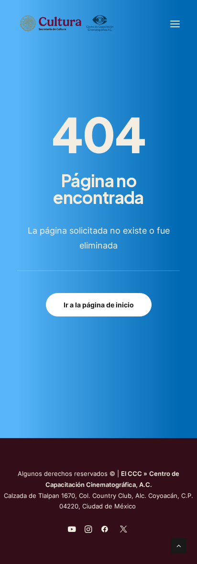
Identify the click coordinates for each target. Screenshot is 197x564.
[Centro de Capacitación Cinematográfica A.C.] (90, 23)
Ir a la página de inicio (99, 305)
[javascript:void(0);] (88, 530)
